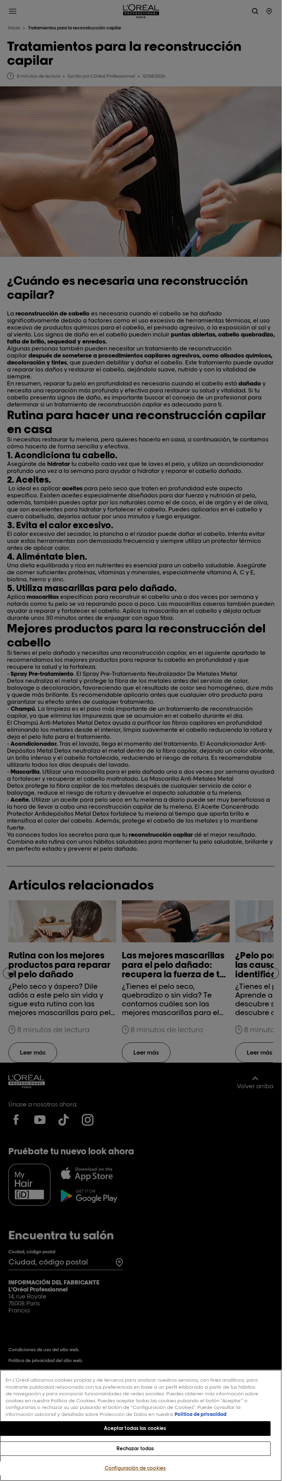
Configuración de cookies (135, 1468)
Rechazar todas (135, 1448)
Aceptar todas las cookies (135, 1428)
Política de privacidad (200, 1414)
